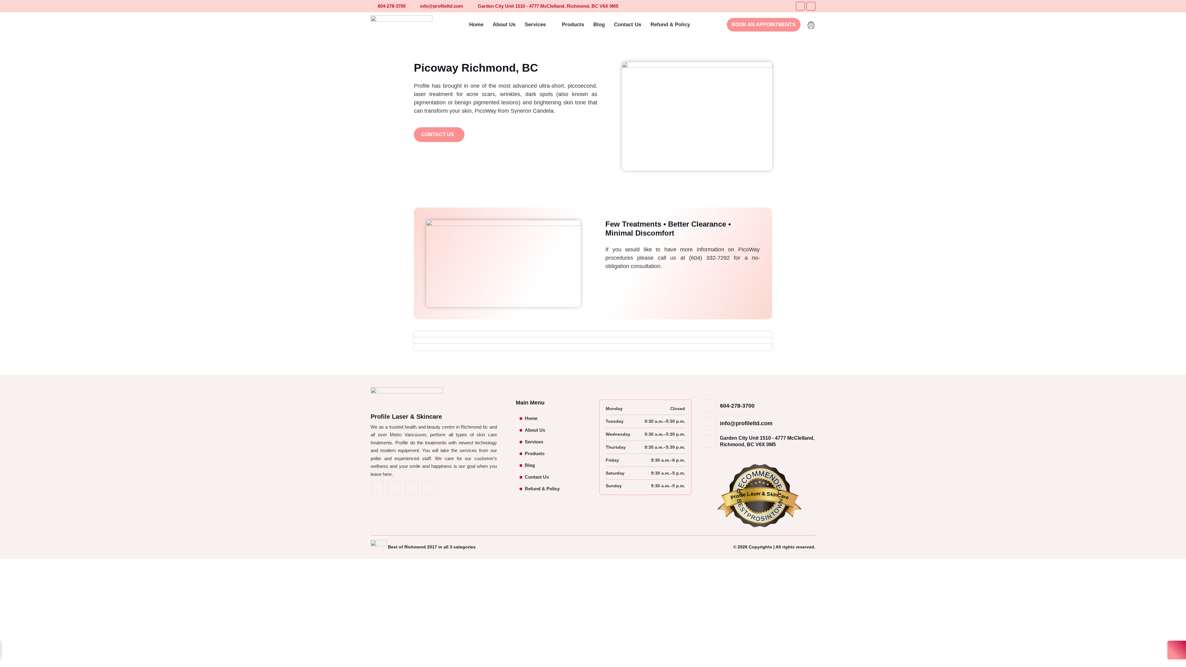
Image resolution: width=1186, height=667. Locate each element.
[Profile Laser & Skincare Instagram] (394, 487)
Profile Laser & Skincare (406, 416)
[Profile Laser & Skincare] (401, 24)
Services (534, 441)
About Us (535, 430)
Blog (530, 465)
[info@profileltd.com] (411, 487)
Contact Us (537, 477)
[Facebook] (800, 6)
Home (531, 418)
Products (535, 453)
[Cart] (811, 23)
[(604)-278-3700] (428, 487)
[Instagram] (810, 6)
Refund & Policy (542, 488)
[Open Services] (550, 25)
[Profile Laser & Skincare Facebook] (377, 487)
